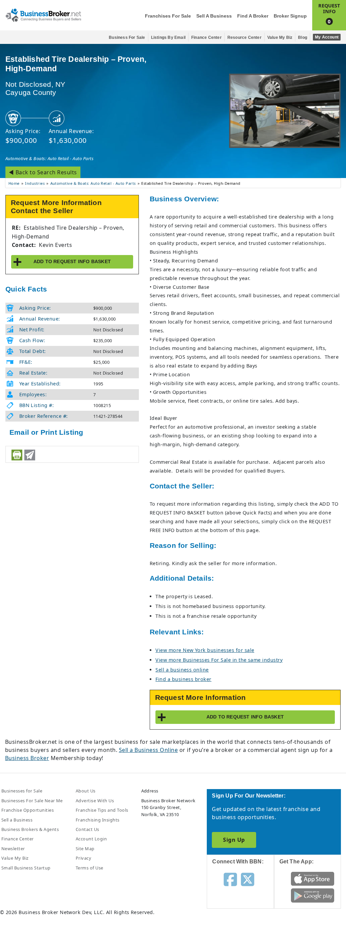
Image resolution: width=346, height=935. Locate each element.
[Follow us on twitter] (247, 879)
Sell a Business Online (148, 750)
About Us (86, 791)
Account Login (91, 839)
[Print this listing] (16, 455)
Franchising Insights (98, 820)
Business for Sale (127, 37)
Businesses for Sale (21, 791)
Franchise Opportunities (27, 810)
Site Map (85, 848)
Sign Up (234, 839)
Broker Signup (290, 16)
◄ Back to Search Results (43, 172)
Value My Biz (279, 37)
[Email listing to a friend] (29, 455)
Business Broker (27, 758)
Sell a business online (182, 669)
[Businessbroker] (43, 14)
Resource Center (244, 37)
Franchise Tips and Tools (102, 810)
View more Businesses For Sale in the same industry (218, 660)
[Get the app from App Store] (312, 878)
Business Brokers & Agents (30, 829)
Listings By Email (168, 37)
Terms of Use (89, 868)
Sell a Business (214, 16)
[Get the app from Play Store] (312, 895)
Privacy (83, 858)
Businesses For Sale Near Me (32, 801)
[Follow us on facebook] (230, 879)
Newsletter (13, 848)
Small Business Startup (26, 868)
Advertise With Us (95, 801)
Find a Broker (252, 16)
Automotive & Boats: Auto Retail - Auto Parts (49, 158)
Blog (302, 37)
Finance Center (206, 37)
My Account (327, 37)
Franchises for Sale (168, 16)
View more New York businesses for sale (204, 650)
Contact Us (87, 829)
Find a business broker (183, 679)
